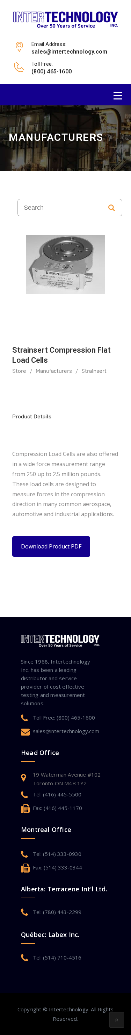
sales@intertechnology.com (66, 731)
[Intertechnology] (65, 19)
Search (111, 207)
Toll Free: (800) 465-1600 (64, 717)
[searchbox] (59, 207)
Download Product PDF (51, 546)
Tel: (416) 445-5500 (57, 794)
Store (19, 371)
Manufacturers (54, 371)
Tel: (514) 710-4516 (57, 957)
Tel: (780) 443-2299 (57, 911)
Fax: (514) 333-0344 (57, 867)
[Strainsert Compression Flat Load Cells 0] (65, 264)
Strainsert (94, 371)
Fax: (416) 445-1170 (57, 807)
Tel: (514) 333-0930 (57, 853)
